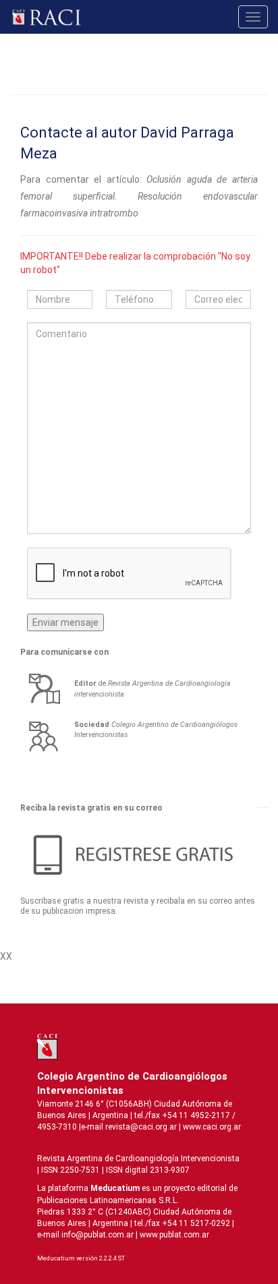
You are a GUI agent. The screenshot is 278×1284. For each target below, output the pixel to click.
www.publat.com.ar (173, 1234)
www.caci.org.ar (212, 1127)
